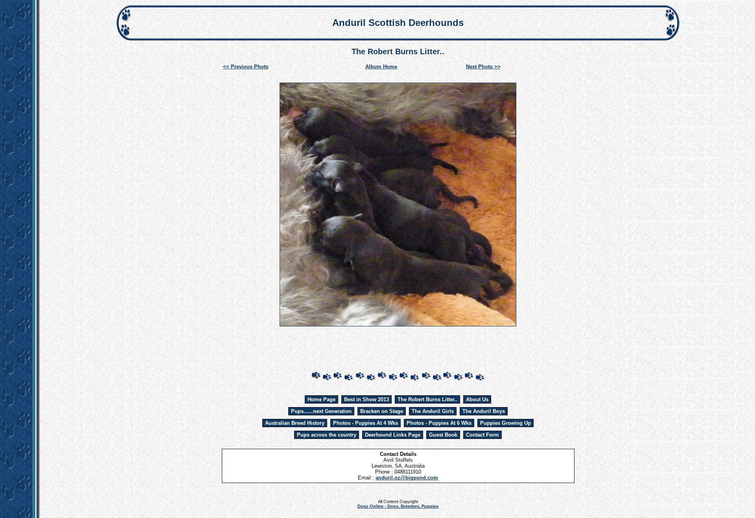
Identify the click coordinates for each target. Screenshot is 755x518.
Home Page (321, 399)
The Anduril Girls (433, 411)
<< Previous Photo (246, 67)
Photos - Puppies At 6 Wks (439, 423)
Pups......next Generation (321, 411)
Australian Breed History (294, 423)
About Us (477, 399)
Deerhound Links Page (392, 435)
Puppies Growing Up (505, 423)
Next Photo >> (483, 67)
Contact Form (482, 435)
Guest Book (443, 435)
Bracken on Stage (381, 411)
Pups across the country (326, 435)
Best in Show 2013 (366, 399)
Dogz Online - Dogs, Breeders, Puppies (397, 506)
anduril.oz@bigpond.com (407, 478)
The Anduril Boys (483, 411)
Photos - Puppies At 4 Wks (365, 423)
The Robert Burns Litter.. (427, 399)
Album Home (381, 67)
